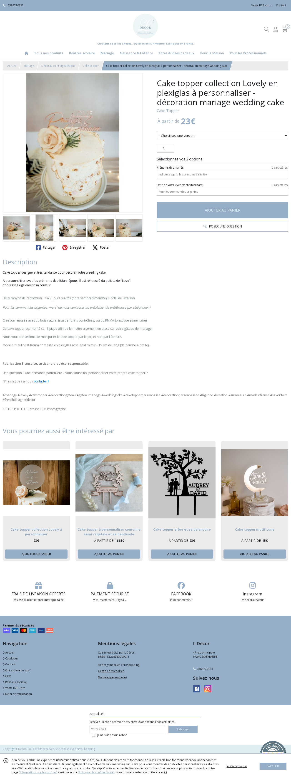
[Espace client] (275, 29)
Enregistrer (77, 247)
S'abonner (183, 729)
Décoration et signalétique (58, 66)
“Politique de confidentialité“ (96, 772)
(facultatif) (222, 185)
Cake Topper (168, 110)
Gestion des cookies (111, 671)
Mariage (29, 66)
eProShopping (86, 749)
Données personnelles (112, 677)
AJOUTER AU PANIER (222, 210)
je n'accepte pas (236, 766)
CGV (8, 676)
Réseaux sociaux (15, 682)
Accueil (11, 66)
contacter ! (41, 381)
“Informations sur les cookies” (38, 772)
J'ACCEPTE (273, 766)
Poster (104, 247)
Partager (48, 247)
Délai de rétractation (18, 694)
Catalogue (11, 658)
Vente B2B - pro (15, 688)
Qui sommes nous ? (17, 670)
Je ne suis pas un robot (112, 735)
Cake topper (91, 66)
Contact (281, 5)
